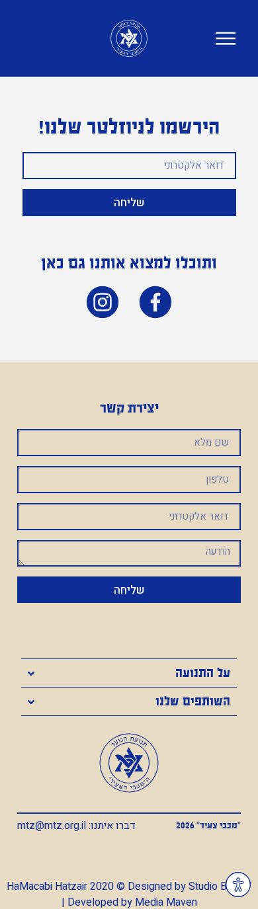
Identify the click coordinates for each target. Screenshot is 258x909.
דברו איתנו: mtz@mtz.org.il (76, 826)
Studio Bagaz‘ (220, 886)
